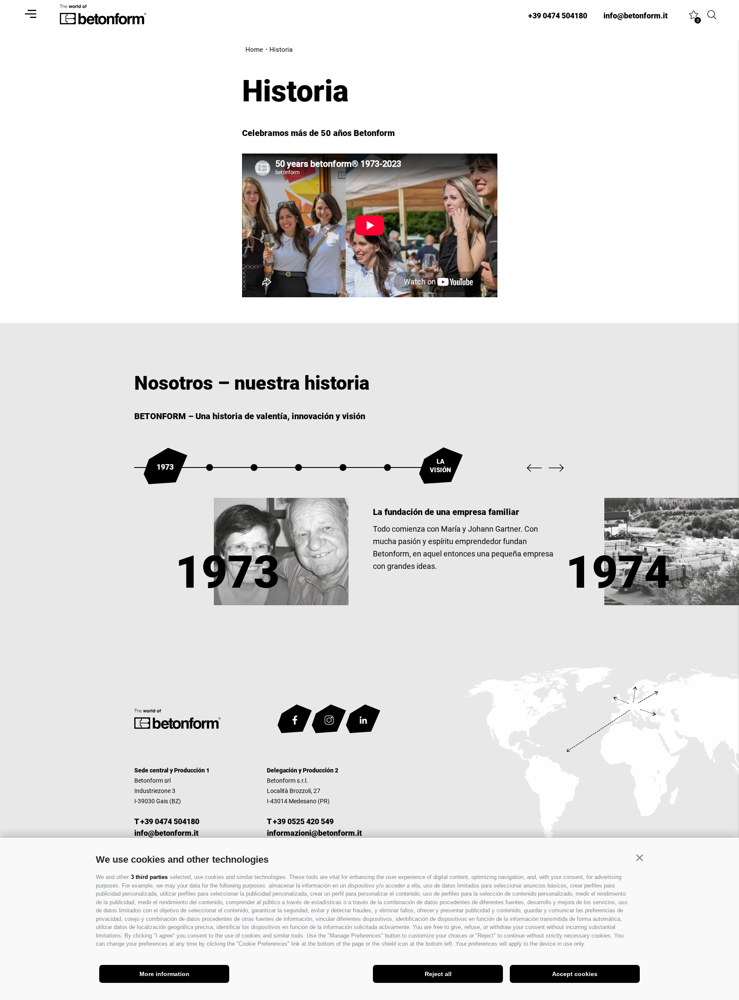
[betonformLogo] (177, 720)
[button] (639, 858)
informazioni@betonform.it (314, 833)
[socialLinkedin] (363, 720)
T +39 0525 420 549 (300, 821)
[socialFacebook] (295, 720)
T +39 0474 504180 (166, 821)
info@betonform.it (166, 833)
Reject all (438, 973)
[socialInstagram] (329, 720)
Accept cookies (574, 973)
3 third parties (149, 877)
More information (164, 973)
